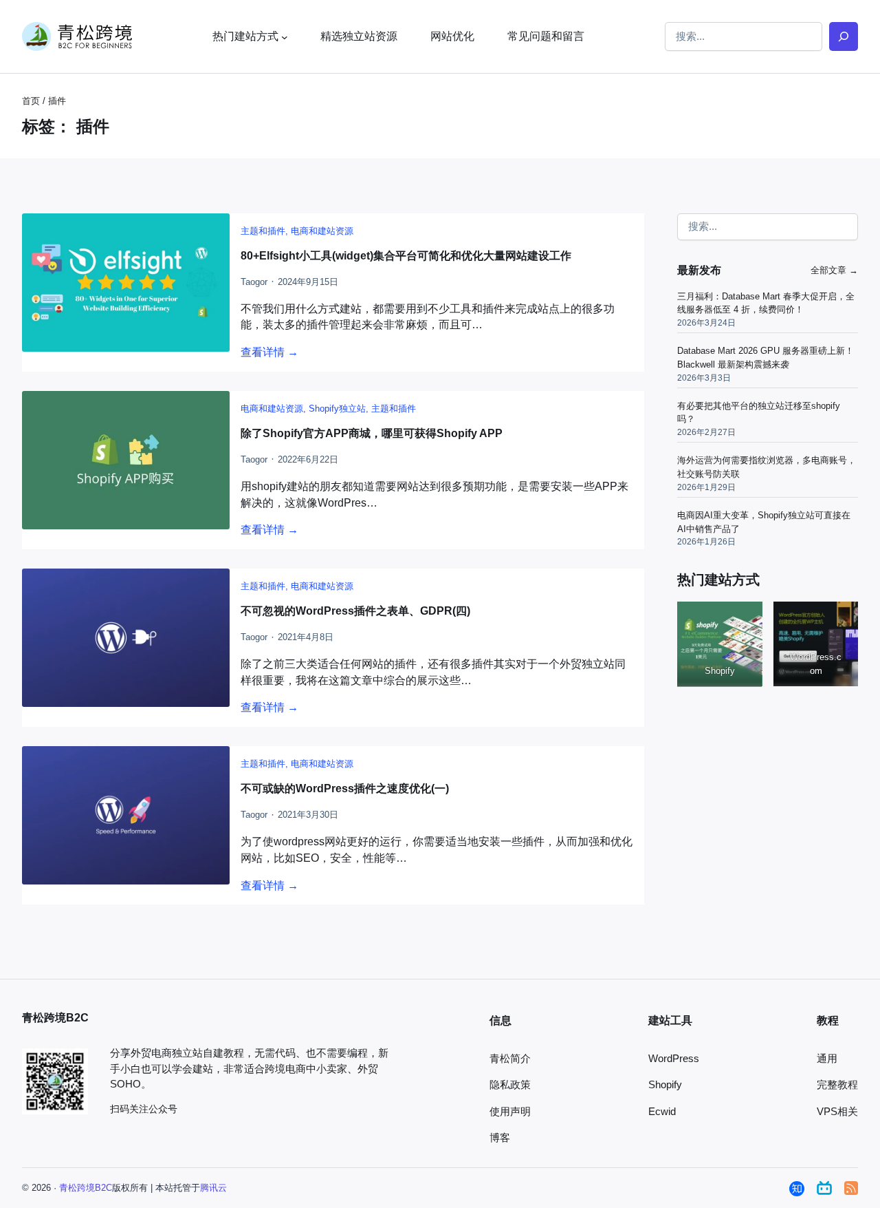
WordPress (673, 1058)
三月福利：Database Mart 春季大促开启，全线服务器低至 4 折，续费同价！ (766, 303)
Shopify (665, 1084)
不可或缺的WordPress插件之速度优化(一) (345, 788)
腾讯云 (213, 1188)
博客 (500, 1137)
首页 (31, 101)
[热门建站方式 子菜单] (284, 36)
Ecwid (662, 1111)
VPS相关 (837, 1111)
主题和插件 (263, 231)
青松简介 (510, 1058)
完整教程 (837, 1084)
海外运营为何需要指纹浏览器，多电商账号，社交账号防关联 (766, 467)
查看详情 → (269, 352)
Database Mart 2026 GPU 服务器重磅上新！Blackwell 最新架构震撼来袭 (765, 358)
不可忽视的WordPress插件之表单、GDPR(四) (355, 611)
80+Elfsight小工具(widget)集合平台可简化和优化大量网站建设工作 (406, 256)
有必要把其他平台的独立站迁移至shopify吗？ (758, 413)
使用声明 (510, 1111)
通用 (827, 1058)
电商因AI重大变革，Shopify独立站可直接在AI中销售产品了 (763, 522)
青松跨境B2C (85, 1188)
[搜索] (843, 36)
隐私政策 (510, 1084)
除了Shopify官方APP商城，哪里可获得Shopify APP (372, 433)
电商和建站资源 (322, 231)
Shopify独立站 (337, 408)
